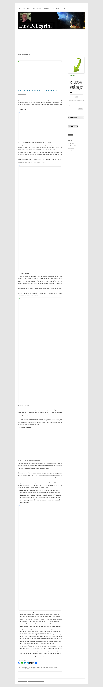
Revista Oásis (47, 8)
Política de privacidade (22, 681)
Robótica (58, 667)
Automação (51, 667)
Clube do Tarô (70, 147)
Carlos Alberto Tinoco (72, 145)
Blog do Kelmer (71, 143)
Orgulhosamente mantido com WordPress (36, 681)
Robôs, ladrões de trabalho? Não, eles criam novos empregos (39, 90)
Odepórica (70, 150)
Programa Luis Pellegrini (59, 8)
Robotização (20, 668)
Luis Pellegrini (34, 668)
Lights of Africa (71, 148)
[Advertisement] (51, 41)
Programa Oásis (37, 8)
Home (19, 8)
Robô (55, 667)
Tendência (37, 667)
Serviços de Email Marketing (73, 100)
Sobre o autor (26, 8)
